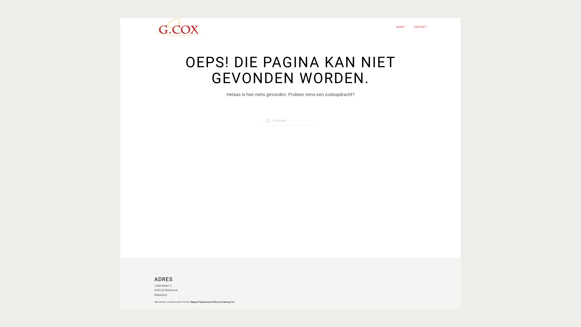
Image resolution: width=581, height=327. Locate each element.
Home (400, 27)
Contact (420, 27)
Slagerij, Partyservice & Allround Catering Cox (212, 302)
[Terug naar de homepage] (178, 27)
